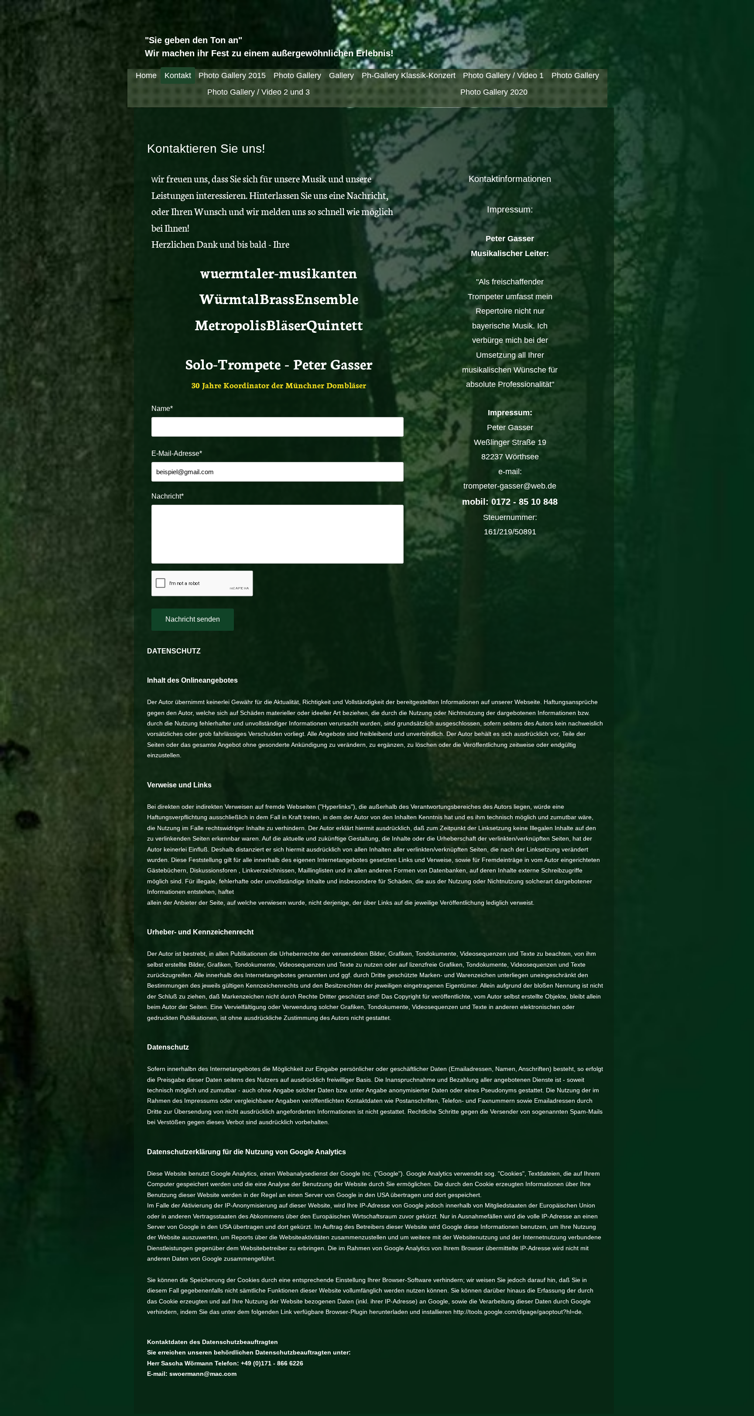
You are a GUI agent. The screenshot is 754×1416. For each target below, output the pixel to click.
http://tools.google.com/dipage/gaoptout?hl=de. (518, 1311)
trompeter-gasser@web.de (509, 486)
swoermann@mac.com (202, 1373)
